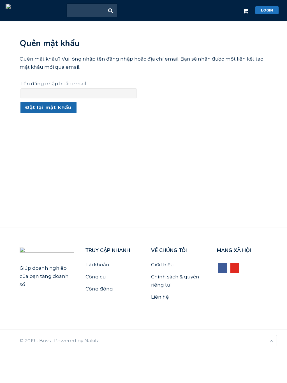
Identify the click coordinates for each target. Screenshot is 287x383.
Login (267, 10)
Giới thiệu (162, 264)
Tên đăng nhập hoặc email (53, 83)
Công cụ (95, 277)
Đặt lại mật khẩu (48, 107)
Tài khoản (97, 264)
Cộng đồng (99, 289)
